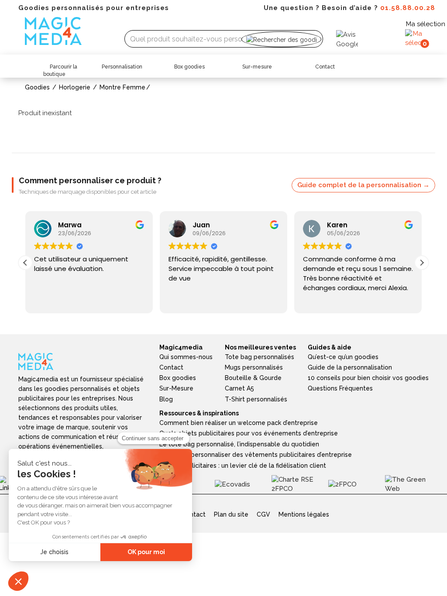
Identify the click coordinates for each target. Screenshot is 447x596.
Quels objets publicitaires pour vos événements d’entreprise (248, 433)
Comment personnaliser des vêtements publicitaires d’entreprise (255, 454)
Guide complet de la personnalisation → (363, 185)
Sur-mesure (257, 67)
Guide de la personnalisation (350, 367)
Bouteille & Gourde (253, 377)
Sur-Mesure (176, 388)
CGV (263, 514)
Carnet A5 (239, 388)
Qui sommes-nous (186, 356)
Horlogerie (74, 87)
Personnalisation (122, 67)
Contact (325, 67)
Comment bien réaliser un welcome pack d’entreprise (238, 422)
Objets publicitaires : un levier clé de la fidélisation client (242, 465)
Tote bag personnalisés (259, 356)
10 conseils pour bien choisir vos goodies (368, 377)
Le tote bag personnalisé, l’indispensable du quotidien (239, 444)
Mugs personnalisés (254, 367)
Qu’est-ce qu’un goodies (343, 356)
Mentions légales (304, 514)
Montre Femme (122, 87)
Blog (166, 399)
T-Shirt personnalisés (256, 399)
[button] (421, 262)
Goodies (37, 87)
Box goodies (189, 67)
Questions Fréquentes (340, 388)
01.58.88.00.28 (407, 8)
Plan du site (231, 514)
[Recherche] (281, 39)
